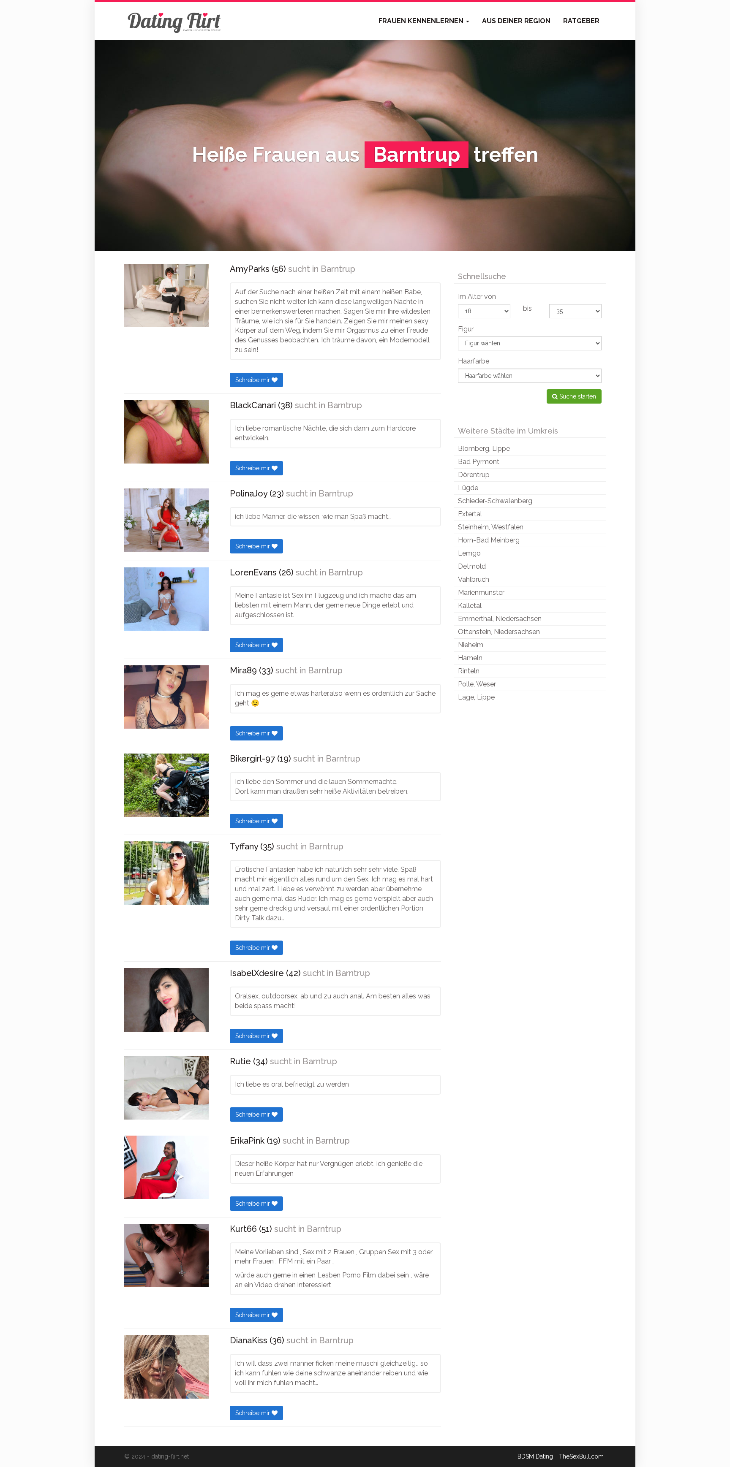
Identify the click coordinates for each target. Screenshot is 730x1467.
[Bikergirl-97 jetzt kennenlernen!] (166, 785)
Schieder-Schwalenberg (495, 501)
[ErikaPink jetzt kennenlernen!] (166, 1167)
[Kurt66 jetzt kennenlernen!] (166, 1255)
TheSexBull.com (581, 1456)
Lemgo (469, 553)
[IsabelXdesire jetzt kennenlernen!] (166, 999)
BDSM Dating (535, 1456)
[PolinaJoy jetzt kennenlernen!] (166, 520)
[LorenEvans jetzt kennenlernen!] (166, 599)
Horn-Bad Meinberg (489, 540)
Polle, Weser (477, 684)
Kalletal (470, 606)
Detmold (472, 566)
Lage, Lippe (476, 697)
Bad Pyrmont (478, 462)
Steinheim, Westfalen (490, 527)
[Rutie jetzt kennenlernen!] (166, 1088)
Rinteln (468, 671)
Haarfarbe (473, 361)
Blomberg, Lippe (484, 449)
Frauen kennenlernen (422, 21)
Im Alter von (477, 297)
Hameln (470, 658)
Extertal (470, 514)
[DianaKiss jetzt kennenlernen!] (166, 1367)
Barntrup (338, 269)
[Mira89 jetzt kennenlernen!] (166, 697)
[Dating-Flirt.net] (175, 21)
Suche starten (577, 396)
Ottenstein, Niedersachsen (499, 632)
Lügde (468, 488)
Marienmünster (481, 592)
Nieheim (470, 645)
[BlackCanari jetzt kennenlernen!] (166, 432)
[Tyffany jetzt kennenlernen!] (166, 873)
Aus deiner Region (516, 21)
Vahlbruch (473, 579)
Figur (466, 329)
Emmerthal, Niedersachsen (500, 619)
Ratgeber (581, 21)
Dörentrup (474, 475)
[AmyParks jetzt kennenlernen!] (166, 295)
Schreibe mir (253, 380)
